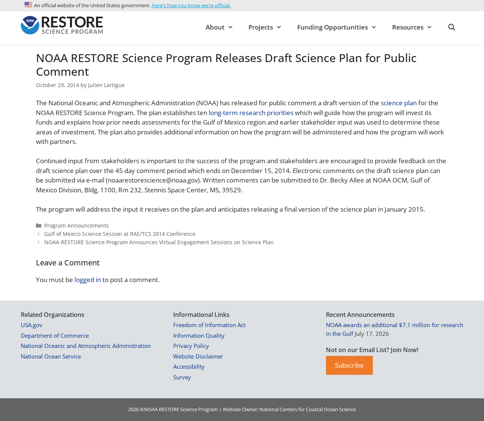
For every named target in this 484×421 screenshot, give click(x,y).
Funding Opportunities (332, 27)
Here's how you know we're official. (191, 5)
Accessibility (189, 366)
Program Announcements (76, 225)
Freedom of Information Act (209, 325)
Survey (182, 377)
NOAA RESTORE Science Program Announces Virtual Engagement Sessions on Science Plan (159, 242)
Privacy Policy (191, 345)
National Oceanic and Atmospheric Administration (86, 345)
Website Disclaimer (198, 356)
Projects (260, 27)
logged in (87, 279)
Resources (408, 27)
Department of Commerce (55, 335)
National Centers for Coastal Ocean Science (307, 409)
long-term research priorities (250, 112)
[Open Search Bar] (451, 27)
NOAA (151, 409)
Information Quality (199, 335)
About (215, 27)
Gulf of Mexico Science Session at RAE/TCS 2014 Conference (119, 233)
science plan (399, 102)
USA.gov (31, 325)
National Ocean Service (51, 356)
